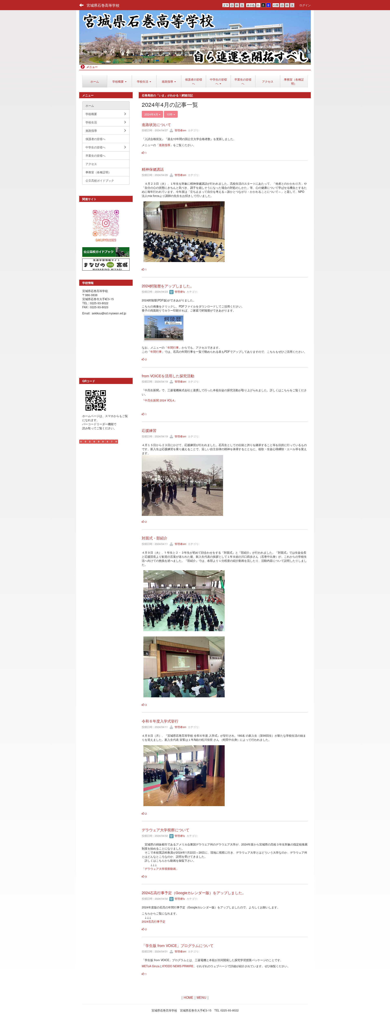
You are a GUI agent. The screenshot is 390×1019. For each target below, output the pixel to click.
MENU (201, 997)
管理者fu (179, 291)
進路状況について (156, 124)
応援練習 (149, 430)
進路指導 (164, 145)
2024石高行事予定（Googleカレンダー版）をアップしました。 (194, 892)
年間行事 (173, 347)
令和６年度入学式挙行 (160, 721)
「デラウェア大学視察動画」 (160, 869)
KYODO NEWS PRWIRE (177, 966)
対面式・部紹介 (154, 537)
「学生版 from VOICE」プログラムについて (177, 945)
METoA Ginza (150, 966)
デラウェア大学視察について (165, 829)
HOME (188, 997)
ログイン (305, 5)
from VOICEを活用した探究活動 (168, 375)
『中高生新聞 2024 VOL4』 (159, 400)
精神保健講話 (153, 169)
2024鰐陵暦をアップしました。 (168, 285)
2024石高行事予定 (153, 921)
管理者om (180, 130)
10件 (170, 114)
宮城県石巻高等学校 (103, 5)
